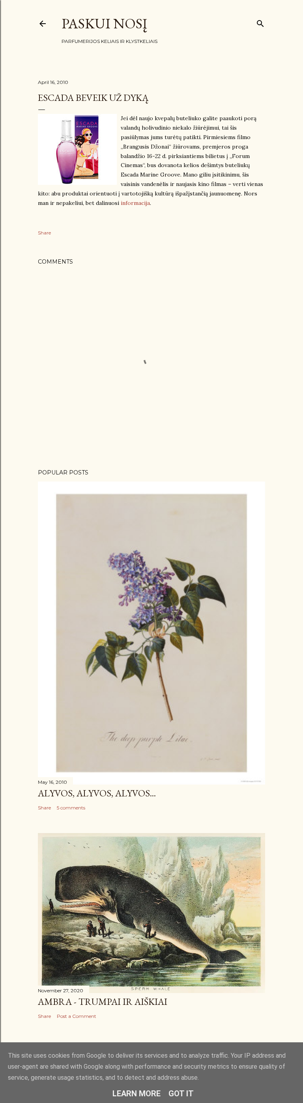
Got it (181, 1093)
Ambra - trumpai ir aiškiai (102, 1001)
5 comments (71, 808)
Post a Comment (76, 1016)
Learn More (136, 1093)
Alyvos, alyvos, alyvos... (97, 793)
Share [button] (44, 233)
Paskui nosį (104, 23)
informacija (135, 202)
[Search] (260, 22)
